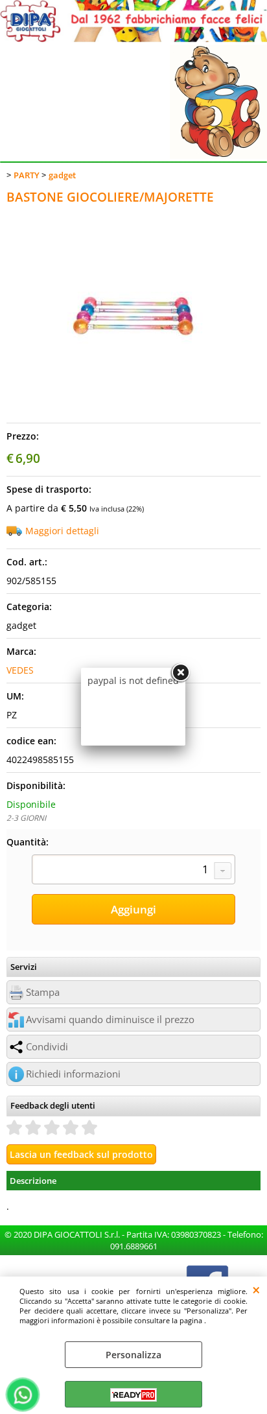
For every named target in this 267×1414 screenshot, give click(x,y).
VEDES (20, 670)
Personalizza (133, 1355)
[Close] (180, 673)
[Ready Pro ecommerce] (133, 1395)
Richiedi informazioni (73, 1074)
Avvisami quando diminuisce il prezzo (110, 1019)
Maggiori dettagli (62, 530)
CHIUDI (256, 1289)
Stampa (43, 992)
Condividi (47, 1047)
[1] (133, 870)
